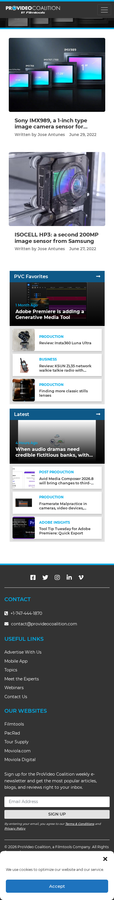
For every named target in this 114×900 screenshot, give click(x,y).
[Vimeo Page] (81, 577)
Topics (10, 670)
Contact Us (15, 696)
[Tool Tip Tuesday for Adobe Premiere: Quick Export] (24, 528)
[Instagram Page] (57, 577)
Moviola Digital (20, 759)
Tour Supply (16, 741)
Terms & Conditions (79, 824)
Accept (57, 886)
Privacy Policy (14, 828)
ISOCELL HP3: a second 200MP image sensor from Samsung (57, 238)
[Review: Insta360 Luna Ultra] (24, 340)
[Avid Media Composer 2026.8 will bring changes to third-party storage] (24, 477)
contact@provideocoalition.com (44, 624)
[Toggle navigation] (104, 9)
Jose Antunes (51, 134)
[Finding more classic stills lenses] (24, 390)
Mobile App (15, 661)
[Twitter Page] (45, 577)
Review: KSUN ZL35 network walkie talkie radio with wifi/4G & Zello (65, 370)
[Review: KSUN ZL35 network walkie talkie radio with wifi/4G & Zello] (24, 365)
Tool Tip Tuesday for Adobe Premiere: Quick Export (65, 531)
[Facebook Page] (33, 577)
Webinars (14, 687)
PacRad (12, 733)
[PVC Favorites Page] (98, 276)
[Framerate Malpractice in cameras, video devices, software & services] (24, 502)
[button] (105, 858)
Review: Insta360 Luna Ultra (65, 343)
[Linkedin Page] (69, 577)
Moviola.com (17, 750)
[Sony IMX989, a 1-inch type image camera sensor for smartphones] (57, 75)
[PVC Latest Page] (98, 414)
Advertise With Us (23, 652)
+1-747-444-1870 (25, 613)
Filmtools (14, 724)
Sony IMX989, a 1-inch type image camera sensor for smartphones (51, 126)
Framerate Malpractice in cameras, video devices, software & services (63, 508)
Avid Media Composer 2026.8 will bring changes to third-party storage (66, 483)
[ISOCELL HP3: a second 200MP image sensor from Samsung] (57, 189)
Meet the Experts (21, 679)
